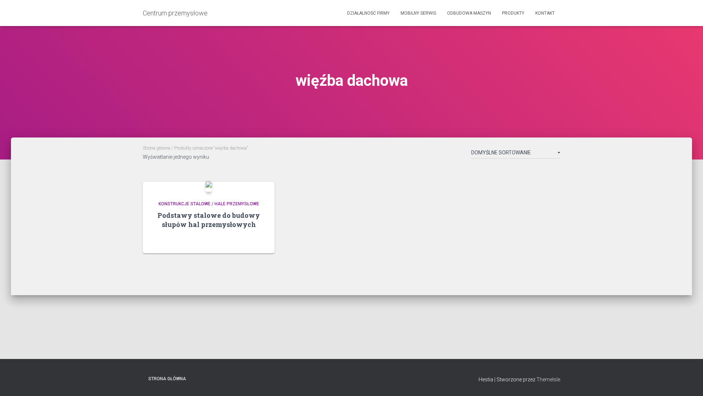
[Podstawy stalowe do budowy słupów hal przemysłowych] (208, 186)
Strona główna (156, 148)
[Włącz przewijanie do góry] (688, 381)
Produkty (513, 13)
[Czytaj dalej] (260, 240)
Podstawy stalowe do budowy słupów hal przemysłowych (208, 220)
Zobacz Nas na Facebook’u (198, 378)
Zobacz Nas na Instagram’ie (224, 378)
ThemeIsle (548, 379)
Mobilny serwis (418, 13)
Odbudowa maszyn (469, 13)
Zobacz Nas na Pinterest (211, 378)
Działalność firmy (368, 13)
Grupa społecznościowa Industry (237, 378)
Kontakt (545, 13)
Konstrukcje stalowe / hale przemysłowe (209, 203)
